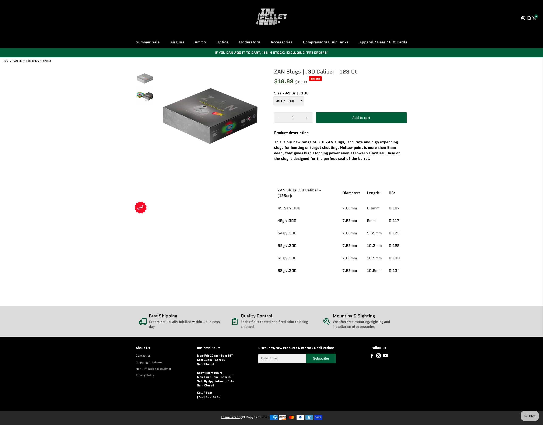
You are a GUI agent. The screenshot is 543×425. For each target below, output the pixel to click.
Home (5, 61)
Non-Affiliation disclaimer (153, 369)
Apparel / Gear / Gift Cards (383, 42)
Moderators (249, 42)
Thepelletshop (231, 417)
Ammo (200, 42)
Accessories (281, 42)
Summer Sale (148, 42)
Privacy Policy (145, 375)
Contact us (143, 356)
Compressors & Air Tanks (326, 42)
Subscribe (321, 358)
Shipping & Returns (149, 362)
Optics (222, 42)
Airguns (177, 42)
